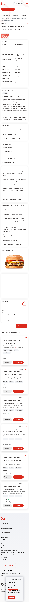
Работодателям (21, 9)
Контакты (3, 548)
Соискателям (8, 9)
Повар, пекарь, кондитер (11, 340)
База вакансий (5, 526)
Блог (2, 543)
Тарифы (3, 539)
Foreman (6, 32)
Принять (11, 597)
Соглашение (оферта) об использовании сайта (13, 555)
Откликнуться (21, 325)
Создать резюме (8, 565)
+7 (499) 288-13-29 (7, 571)
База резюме (4, 534)
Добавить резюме (6, 537)
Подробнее (7, 362)
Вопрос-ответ (4, 557)
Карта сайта (4, 559)
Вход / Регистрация (19, 3)
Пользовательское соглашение (9, 550)
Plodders (5, 384)
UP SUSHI (5, 356)
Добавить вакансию (6, 528)
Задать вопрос (5, 581)
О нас (2, 545)
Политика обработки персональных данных (12, 552)
